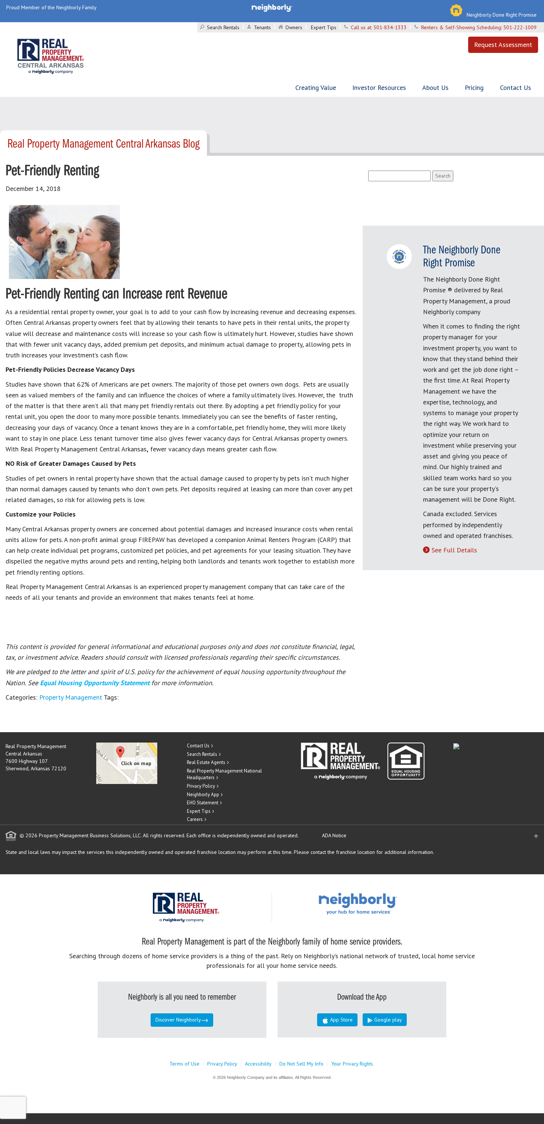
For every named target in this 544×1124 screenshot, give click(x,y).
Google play (387, 1019)
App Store (341, 1019)
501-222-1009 (520, 27)
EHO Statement (202, 803)
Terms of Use (184, 1063)
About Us (435, 87)
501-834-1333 (390, 27)
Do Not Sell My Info (301, 1063)
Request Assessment (503, 44)
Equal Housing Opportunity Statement (95, 683)
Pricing (474, 87)
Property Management (70, 697)
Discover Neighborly (178, 1019)
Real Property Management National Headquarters (224, 774)
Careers (195, 819)
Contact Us (515, 87)
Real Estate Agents (206, 762)
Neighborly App (203, 794)
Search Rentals (223, 27)
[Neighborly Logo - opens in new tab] (380, 903)
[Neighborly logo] (272, 7)
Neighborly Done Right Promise (502, 14)
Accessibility (258, 1063)
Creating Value (315, 87)
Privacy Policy (201, 786)
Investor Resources (379, 87)
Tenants (262, 27)
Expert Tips (323, 27)
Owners (293, 27)
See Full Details (454, 550)
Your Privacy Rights (352, 1063)
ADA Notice (334, 835)
